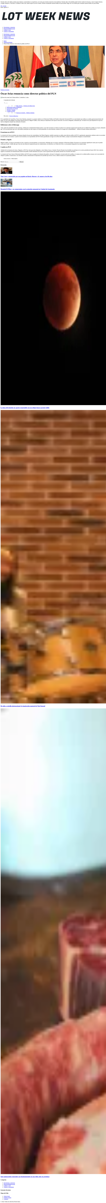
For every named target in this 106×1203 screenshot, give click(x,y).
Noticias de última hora (13, 115)
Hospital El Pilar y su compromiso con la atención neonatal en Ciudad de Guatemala (28, 189)
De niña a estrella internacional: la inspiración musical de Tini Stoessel (23, 706)
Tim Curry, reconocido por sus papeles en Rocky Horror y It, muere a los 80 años (26, 176)
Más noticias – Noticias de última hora (25, 105)
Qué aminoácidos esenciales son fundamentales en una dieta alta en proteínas (25, 1176)
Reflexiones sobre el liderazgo (14, 107)
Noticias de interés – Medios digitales (25, 112)
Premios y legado (11, 110)
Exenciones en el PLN (12, 108)
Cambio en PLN (11, 111)
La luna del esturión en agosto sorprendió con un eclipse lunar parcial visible (25, 408)
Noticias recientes (5, 89)
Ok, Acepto (3, 6)
